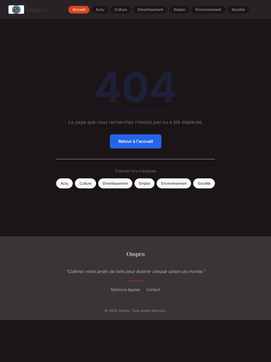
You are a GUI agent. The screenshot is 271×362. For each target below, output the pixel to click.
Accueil (79, 9)
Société (238, 9)
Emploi (179, 9)
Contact (153, 289)
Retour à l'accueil (135, 141)
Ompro (36, 9)
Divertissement (150, 9)
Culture (121, 9)
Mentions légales (125, 289)
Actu (100, 9)
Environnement (208, 9)
